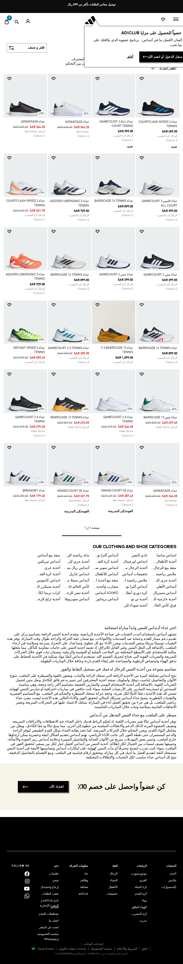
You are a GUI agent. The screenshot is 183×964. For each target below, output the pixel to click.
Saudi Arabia (46, 948)
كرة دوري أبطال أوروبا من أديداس (134, 593)
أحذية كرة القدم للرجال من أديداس (105, 562)
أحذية (173, 873)
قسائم (55, 907)
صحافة (84, 887)
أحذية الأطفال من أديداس (163, 562)
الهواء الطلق (139, 907)
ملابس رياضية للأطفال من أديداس (134, 580)
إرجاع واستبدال (49, 887)
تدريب (143, 920)
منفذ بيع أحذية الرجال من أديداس (105, 580)
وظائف (84, 880)
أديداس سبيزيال (164, 593)
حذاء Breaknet (34, 490)
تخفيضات (112, 893)
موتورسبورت (139, 873)
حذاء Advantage (77, 121)
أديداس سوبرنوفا (77, 599)
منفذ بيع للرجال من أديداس (163, 568)
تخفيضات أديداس (134, 574)
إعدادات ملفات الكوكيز (72, 948)
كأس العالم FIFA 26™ (76, 587)
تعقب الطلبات (50, 893)
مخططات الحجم (49, 914)
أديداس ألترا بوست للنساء (134, 587)
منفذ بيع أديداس (48, 555)
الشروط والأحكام (127, 948)
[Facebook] (27, 873)
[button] (159, 78)
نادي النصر (139, 555)
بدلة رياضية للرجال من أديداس (76, 555)
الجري (143, 880)
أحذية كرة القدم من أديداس (47, 574)
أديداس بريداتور (107, 599)
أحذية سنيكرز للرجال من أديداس (47, 587)
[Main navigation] (176, 19)
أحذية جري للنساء (163, 580)
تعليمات (54, 873)
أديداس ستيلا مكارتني (76, 580)
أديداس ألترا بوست (105, 555)
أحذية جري (52, 568)
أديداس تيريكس (48, 562)
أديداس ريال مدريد (76, 568)
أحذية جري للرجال (76, 562)
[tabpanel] (91, 309)
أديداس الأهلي (166, 587)
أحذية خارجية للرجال (163, 599)
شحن (55, 880)
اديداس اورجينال (135, 562)
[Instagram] (27, 881)
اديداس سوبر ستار (105, 568)
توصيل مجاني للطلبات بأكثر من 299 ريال (91, 4)
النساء (114, 880)
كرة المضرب (139, 914)
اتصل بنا (54, 920)
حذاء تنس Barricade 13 (160, 417)
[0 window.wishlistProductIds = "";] (163, 19)
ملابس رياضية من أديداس (163, 574)
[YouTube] (26, 888)
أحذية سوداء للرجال (134, 605)
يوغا (144, 900)
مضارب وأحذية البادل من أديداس (105, 587)
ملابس (172, 880)
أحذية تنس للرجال (76, 593)
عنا (86, 873)
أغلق (130, 56)
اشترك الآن (57, 786)
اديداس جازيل (79, 574)
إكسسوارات (168, 887)
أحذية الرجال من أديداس (134, 568)
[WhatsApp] (27, 895)
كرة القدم (141, 893)
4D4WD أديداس (106, 593)
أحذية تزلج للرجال (47, 599)
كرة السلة (141, 887)
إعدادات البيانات (93, 944)
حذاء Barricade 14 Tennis (113, 200)
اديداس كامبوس (48, 580)
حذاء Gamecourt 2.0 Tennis (68, 348)
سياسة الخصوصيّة (101, 948)
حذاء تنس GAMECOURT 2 (116, 274)
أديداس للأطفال (106, 574)
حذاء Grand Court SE (117, 490)
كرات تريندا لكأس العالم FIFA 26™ (47, 593)
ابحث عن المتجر (49, 927)
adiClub (83, 893)
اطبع (145, 948)
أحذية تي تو (139, 599)
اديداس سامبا (166, 555)
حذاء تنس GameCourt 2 (160, 274)
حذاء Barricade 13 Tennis (69, 417)
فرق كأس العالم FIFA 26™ (163, 605)
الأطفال (113, 887)
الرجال (114, 873)
